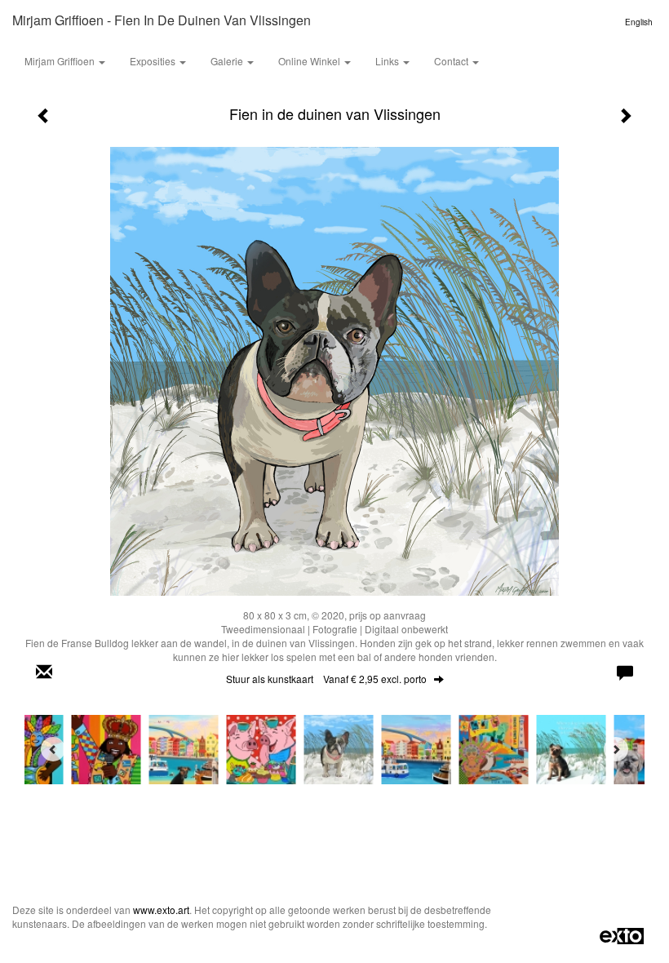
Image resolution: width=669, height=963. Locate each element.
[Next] (616, 749)
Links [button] (388, 61)
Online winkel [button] (310, 61)
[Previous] (53, 749)
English (639, 22)
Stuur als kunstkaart (326, 679)
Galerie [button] (228, 61)
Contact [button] (452, 61)
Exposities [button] (154, 61)
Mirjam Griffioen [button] (60, 61)
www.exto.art (161, 909)
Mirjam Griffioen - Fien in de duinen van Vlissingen (161, 20)
